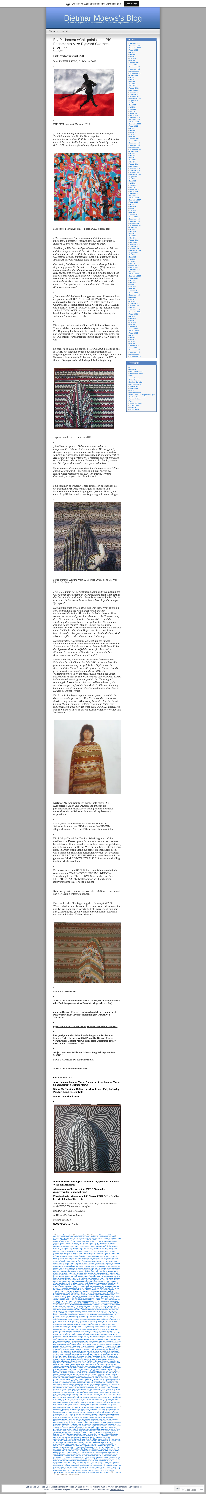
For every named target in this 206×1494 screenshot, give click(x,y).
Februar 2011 (133, 326)
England (67, 1333)
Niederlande (57, 1387)
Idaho (98, 1348)
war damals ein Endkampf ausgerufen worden (80, 1445)
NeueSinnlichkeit (100, 1386)
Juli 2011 (132, 316)
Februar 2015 (134, 265)
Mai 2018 (132, 183)
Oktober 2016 (134, 223)
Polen (116, 1407)
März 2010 (132, 343)
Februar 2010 (134, 345)
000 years (56, 1240)
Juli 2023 (132, 52)
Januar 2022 (133, 90)
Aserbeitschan (115, 1270)
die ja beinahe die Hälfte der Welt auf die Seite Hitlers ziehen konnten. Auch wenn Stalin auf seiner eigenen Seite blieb (85, 1322)
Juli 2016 (132, 229)
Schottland (75, 1417)
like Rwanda (114, 1377)
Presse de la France (91, 1411)
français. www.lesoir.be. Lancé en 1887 (66, 1338)
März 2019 (132, 162)
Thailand (56, 1427)
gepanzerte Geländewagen (84, 1339)
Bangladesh (104, 1280)
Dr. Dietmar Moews (105, 1331)
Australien (80, 1271)
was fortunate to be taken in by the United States (99, 1455)
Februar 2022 (134, 88)
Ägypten (96, 1280)
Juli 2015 (132, 255)
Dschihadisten (58, 1333)
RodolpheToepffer (135, 403)
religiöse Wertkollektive (83, 1414)
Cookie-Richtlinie (117, 1490)
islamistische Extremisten (61, 1361)
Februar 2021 (134, 113)
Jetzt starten (131, 4)
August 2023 (133, 50)
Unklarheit (108, 1432)
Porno (131, 401)
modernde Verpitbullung (109, 1381)
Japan (94, 1363)
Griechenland (84, 1341)
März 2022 (132, 86)
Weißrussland (58, 1462)
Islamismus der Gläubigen (105, 1359)
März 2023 (132, 60)
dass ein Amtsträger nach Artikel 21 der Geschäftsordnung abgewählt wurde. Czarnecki (86, 1297)
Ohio (69, 1389)
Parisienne (95, 1406)
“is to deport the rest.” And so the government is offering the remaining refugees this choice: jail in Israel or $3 (85, 1272)
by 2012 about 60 (93, 1285)
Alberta (112, 1251)
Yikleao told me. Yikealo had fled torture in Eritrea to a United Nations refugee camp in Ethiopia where (86, 1469)
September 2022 (135, 73)
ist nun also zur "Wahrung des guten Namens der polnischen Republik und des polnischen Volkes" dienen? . (86, 1362)
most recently (81, 1382)
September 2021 (135, 98)
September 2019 (135, 149)
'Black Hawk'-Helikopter (107, 1235)
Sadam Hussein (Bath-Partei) (63, 1416)
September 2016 (135, 225)
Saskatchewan (79, 1416)
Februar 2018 (134, 189)
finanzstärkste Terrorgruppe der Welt (79, 1336)
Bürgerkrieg (57, 1281)
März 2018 (132, 187)
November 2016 (134, 221)
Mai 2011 (132, 320)
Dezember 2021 (134, 92)
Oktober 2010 (134, 331)
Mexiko (61, 1381)
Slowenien (56, 1421)
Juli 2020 (132, 128)
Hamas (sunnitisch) (99, 1341)
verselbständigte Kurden (76, 1439)
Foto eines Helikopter (113, 1336)
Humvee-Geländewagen (87, 1348)
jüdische (100, 1363)
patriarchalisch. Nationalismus (110, 1406)
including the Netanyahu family (75, 1354)
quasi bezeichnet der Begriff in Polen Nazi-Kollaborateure (93, 1412)
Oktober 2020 (134, 122)
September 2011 (135, 312)
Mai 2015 (132, 259)
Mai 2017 (132, 208)
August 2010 (133, 333)
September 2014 (135, 276)
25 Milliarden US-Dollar (84, 1240)
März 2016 (132, 238)
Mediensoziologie (135, 392)
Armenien (87, 1266)
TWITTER (76, 1432)
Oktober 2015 (134, 248)
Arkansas (79, 1266)
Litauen (80, 1379)
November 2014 (134, 272)
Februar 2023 (134, 63)
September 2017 (135, 200)
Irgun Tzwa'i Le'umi (95, 1356)
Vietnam (111, 1439)
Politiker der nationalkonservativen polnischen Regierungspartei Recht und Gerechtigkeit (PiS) (86, 1409)
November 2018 (134, 170)
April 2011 (132, 322)
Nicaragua (110, 1386)
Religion (95, 1414)
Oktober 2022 (134, 71)
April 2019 (132, 160)
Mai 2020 (132, 132)
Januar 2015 (133, 267)
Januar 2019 (133, 166)
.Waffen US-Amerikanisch (99, 1236)
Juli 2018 (132, 179)
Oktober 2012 (134, 305)
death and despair (72, 1303)
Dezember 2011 (134, 310)
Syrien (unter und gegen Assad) (89, 1422)
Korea (117, 1371)
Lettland (114, 1376)
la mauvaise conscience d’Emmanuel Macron (92, 1372)
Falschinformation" (106, 1334)
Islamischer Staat (89, 1359)
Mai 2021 (132, 107)
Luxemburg (96, 1379)
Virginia (117, 1439)
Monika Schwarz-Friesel (137, 397)
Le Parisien (80, 1374)
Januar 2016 (133, 242)
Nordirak (65, 1387)
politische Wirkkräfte (60, 1411)
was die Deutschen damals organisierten (67, 1454)
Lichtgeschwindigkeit (68, 1377)
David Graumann (135, 378)
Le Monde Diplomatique (67, 1374)
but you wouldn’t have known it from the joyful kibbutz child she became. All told (85, 1284)
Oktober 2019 (134, 147)
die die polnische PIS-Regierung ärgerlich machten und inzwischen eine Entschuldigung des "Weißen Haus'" (86, 1312)
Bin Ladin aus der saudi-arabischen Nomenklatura (85, 1281)
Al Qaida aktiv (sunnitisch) (100, 1251)
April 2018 (132, 185)
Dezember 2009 (134, 350)
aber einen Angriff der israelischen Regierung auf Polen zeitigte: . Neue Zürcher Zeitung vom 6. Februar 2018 (85, 1246)
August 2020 (133, 126)
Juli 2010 (132, 335)
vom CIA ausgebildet (93, 1441)
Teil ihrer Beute (72, 1424)
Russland (102, 1414)
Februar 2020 (134, 139)
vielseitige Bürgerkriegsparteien (96, 1439)
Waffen (55, 1445)
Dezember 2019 (134, 143)
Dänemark (61, 1303)
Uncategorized (81, 1235)
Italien (89, 1363)
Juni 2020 (132, 130)
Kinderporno (133, 388)
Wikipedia (132, 407)
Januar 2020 (133, 141)
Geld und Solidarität (60, 1339)
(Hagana (56, 1236)
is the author (75, 1359)
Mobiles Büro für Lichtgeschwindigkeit (142, 395)
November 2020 (134, 120)
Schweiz (91, 1417)
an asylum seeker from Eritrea (94, 1253)
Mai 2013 (132, 299)
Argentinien (95, 1263)
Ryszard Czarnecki (112, 1414)
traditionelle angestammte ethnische (83, 1431)
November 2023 (134, 46)
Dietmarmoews (67, 1331)
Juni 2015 (132, 257)
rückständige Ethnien (60, 1414)
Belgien (64, 1281)
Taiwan (103, 1422)
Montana (73, 1382)
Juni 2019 (132, 155)
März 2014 (132, 288)
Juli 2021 (132, 103)
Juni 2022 (132, 79)
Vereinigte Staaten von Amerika (85, 1434)
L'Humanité (72, 1372)
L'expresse (64, 1372)
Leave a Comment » (64, 1235)
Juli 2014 (132, 280)
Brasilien (107, 1281)
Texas (119, 1426)
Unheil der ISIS (98, 1432)
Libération (56, 1377)
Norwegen (72, 1387)
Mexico (55, 1381)
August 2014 (133, 278)
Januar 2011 (133, 329)
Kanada (56, 1364)
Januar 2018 (133, 191)
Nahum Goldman (135, 399)
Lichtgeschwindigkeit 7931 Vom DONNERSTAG (92, 1377)
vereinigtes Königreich (104, 1434)
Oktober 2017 (134, 198)
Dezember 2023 (134, 44)
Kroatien (56, 1372)
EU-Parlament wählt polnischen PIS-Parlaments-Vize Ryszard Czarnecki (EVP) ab (83, 44)
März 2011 (132, 324)
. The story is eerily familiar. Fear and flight (74, 1236)
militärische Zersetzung (92, 1381)
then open (95, 1427)
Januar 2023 (133, 65)
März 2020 (132, 136)
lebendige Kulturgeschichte (93, 1376)
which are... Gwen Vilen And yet (74, 1462)
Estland (92, 1333)
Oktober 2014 (134, 274)
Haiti (90, 1341)
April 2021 (132, 109)
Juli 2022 (132, 77)
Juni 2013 (132, 297)
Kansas (75, 1367)
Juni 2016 (132, 231)
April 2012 (132, 307)
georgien (71, 1339)
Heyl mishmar (71, 1344)
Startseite (53, 31)
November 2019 (134, 145)
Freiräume (114, 1338)
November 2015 (134, 246)
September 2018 (135, 174)
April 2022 (132, 84)
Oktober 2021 (134, 96)
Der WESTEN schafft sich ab (90, 1303)
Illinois (106, 1351)
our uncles (101, 1401)
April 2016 (132, 236)
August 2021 (133, 101)
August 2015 (133, 253)
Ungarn (89, 1432)
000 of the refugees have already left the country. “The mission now (97, 1238)
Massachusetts (110, 1379)
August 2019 (133, 151)
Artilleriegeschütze (103, 1266)
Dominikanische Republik (89, 1331)
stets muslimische (97, 1421)
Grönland (75, 1341)
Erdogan (74, 1333)
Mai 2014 (132, 284)
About (65, 31)
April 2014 (132, 286)
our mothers (93, 1401)
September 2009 (135, 356)
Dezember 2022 (134, 67)
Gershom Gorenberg (136, 382)
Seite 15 (72, 1419)
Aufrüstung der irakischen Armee (64, 1271)
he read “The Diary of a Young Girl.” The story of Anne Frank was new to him (84, 1343)
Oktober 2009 (134, 354)
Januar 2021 (133, 115)
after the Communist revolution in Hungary (75, 1251)
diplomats (76, 1331)
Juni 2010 (132, 337)
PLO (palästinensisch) (82, 1407)
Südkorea (107, 1416)
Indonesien (96, 1354)
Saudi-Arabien (90, 1416)
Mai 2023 (132, 56)
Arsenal (93, 1266)
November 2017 (134, 196)
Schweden (84, 1417)
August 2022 (133, 75)
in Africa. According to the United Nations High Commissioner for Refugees (84, 1353)
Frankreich (106, 1338)
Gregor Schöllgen (135, 384)
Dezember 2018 (134, 168)
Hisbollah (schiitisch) (60, 1348)
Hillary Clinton (81, 1344)
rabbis (116, 1412)
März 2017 (132, 212)
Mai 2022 (132, 82)
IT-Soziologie (133, 386)
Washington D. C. (59, 1457)
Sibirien (108, 1419)
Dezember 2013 (134, 295)
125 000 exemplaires (68, 1240)
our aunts (82, 1396)
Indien (89, 1354)
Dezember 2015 (134, 244)
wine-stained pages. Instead (96, 1467)
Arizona (73, 1266)
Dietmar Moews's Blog (103, 18)
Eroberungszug (83, 1333)
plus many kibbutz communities (102, 1407)
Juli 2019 (132, 153)
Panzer (76, 1402)
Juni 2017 (132, 206)
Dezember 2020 (134, 117)
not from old (81, 1387)
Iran (86, 1356)
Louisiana (87, 1379)
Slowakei (115, 1419)
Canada (111, 1285)
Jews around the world (112, 1363)
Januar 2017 (133, 217)
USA (63, 1434)
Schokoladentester (64, 1417)
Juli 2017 (132, 204)
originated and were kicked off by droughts (68, 1392)
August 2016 (133, 227)
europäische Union (92, 1334)
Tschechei (100, 1431)
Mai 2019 (132, 158)
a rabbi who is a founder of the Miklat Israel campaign (90, 1245)
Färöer (64, 1336)
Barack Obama (114, 1280)
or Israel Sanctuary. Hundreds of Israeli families (100, 1391)
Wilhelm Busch (134, 409)
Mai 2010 (132, 339)
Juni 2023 (132, 54)
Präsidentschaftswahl (75, 1411)
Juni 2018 (132, 181)
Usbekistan (69, 1434)
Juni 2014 (132, 282)
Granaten (67, 1341)
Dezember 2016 (134, 219)
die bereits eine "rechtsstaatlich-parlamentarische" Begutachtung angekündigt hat (81, 1311)
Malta (102, 1379)
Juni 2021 (132, 105)
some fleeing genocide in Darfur (72, 1421)
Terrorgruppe (111, 1426)
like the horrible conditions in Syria (65, 1379)
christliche (67, 1290)
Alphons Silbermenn (136, 373)
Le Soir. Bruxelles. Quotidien (95, 1374)
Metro (118, 1379)
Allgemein (132, 369)
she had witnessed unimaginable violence (90, 1419)
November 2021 (134, 94)
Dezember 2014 (134, 269)
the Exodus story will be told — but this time (75, 1427)
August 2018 (133, 177)
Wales (61, 1445)
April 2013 (132, 301)
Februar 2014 (134, 291)
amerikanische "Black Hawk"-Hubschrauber (68, 1253)
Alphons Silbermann (136, 371)
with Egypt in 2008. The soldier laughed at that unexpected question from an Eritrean (87, 1468)
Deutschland (90, 1308)
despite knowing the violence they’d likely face (69, 1308)
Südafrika (99, 1416)
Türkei (64, 1424)
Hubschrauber (73, 1348)
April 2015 (132, 261)
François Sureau (87, 1338)
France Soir (97, 1338)
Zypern (106, 1472)
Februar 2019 (134, 164)
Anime (131, 376)
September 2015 (135, 250)
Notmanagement (92, 1387)
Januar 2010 (133, 348)
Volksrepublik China (78, 1441)
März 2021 (132, 111)
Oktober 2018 (134, 172)
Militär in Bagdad (77, 1381)
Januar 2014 (133, 293)
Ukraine (83, 1432)
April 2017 (132, 210)
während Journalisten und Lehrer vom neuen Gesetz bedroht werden (90, 1457)
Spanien (87, 1421)
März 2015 (132, 263)
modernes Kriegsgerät (61, 1382)
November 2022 (134, 69)
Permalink (117, 1472)
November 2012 (134, 303)
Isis (81, 1359)
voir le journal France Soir (62, 1441)
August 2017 (133, 202)
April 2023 (132, 58)
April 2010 (132, 341)
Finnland (96, 1336)
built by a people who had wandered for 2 (73, 1283)
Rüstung (72, 1414)
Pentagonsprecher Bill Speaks (63, 1407)
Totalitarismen (81, 1429)
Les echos (107, 1376)
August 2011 (133, 314)
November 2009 (134, 352)
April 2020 (132, 134)
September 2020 (135, 124)
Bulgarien (92, 1283)
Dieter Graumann (135, 380)
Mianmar (67, 1381)
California (104, 1285)
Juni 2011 (132, 318)
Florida (102, 1336)
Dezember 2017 (134, 193)
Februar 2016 (134, 240)
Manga (131, 390)
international (105, 1354)
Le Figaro (112, 1372)
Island (73, 1361)
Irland (104, 1356)
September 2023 (135, 48)
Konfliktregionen (96, 1371)
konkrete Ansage (108, 1371)
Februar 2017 (134, 215)
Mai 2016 (132, 234)
